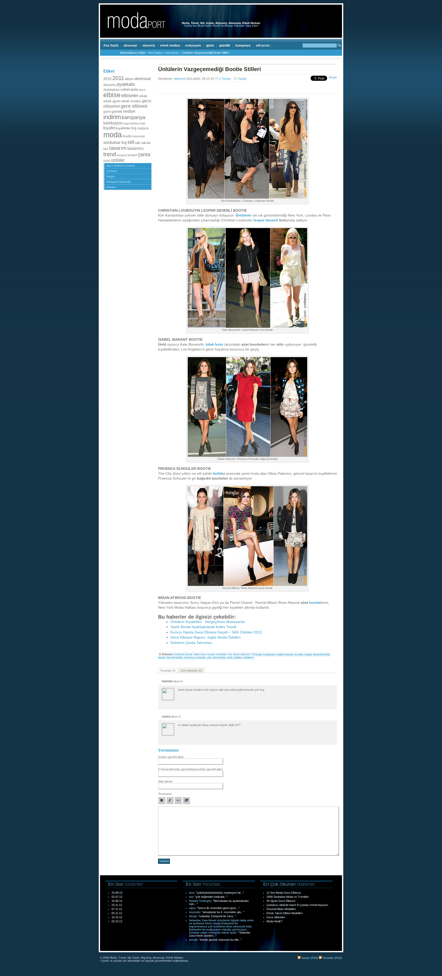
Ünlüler (242, 215)
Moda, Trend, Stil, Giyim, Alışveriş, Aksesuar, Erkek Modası (221, 23)
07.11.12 (117, 909)
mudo (127, 136)
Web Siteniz (165, 781)
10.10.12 (117, 917)
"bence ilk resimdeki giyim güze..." (218, 908)
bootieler (221, 654)
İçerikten (111, 171)
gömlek (117, 112)
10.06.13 (117, 900)
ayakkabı (126, 84)
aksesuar (130, 45)
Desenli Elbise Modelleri (281, 909)
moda (112, 134)
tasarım (118, 148)
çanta (144, 154)
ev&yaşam (193, 45)
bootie (315, 603)
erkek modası (170, 45)
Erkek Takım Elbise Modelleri (284, 913)
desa (142, 89)
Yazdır (242, 79)
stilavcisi (179, 79)
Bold (161, 800)
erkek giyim (111, 101)
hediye (129, 111)
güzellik (224, 45)
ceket (125, 89)
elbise (111, 95)
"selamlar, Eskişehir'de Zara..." (217, 916)
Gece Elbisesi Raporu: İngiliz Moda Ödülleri (205, 637)
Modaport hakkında (118, 181)
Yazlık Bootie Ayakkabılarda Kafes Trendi (203, 627)
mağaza (143, 128)
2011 (118, 78)
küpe (127, 123)
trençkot (122, 155)
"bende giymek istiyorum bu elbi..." (220, 939)
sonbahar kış (115, 142)
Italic (169, 800)
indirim (112, 117)
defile (134, 90)
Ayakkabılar (111, 89)
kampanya (243, 45)
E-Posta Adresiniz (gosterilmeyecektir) (190, 769)
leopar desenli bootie (317, 654)
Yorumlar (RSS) (332, 957)
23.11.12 (117, 904)
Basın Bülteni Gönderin (120, 165)
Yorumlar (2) (167, 670)
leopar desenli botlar (170, 657)
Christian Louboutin (263, 654)
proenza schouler (195, 657)
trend (109, 154)
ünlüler (118, 160)
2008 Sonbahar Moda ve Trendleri (288, 896)
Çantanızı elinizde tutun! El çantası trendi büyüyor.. (298, 904)
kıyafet (109, 128)
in (249, 215)
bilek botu (214, 344)
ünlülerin (248, 657)
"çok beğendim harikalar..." (211, 896)
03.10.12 (117, 921)
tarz (105, 149)
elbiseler (129, 95)
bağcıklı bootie (184, 654)
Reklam (111, 187)
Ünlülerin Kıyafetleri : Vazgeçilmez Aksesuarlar (207, 622)
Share (332, 77)
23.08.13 (117, 892)
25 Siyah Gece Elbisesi (281, 900)
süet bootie (219, 657)
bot (230, 654)
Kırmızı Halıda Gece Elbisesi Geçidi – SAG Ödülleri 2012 (216, 632)
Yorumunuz (165, 793)
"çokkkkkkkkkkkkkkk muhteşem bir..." (220, 892)
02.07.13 (117, 896)
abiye (129, 79)
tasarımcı (135, 148)
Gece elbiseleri (276, 917)
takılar (146, 143)
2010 (107, 79)
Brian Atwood (242, 654)
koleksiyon (113, 123)
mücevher (138, 136)
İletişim (110, 176)
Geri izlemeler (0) (191, 670)
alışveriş (148, 45)
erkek (143, 96)
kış (134, 128)
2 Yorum (225, 79)
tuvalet (132, 155)
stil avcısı (263, 45)
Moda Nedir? (274, 921)
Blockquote (186, 800)
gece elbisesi (134, 106)
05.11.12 (117, 913)
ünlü (106, 161)
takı (138, 143)
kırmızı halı (137, 123)
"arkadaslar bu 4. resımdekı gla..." (223, 912)
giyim (210, 45)
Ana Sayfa (110, 45)
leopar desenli (265, 220)
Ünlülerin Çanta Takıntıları (191, 643)
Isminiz (171, 756)
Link (178, 800)
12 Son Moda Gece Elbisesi (284, 892)
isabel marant (285, 654)
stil (130, 142)
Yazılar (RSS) (309, 957)
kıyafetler (123, 128)
